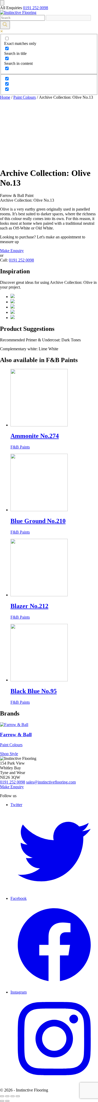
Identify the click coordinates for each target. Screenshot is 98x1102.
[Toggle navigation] (2, 3)
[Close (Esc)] (2, 1096)
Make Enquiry (12, 250)
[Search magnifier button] (5, 25)
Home (5, 97)
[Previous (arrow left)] (2, 1101)
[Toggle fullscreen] (12, 1096)
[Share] (7, 1096)
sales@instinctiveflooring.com (51, 782)
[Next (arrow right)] (7, 1101)
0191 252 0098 (35, 8)
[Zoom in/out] (18, 1096)
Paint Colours (24, 97)
